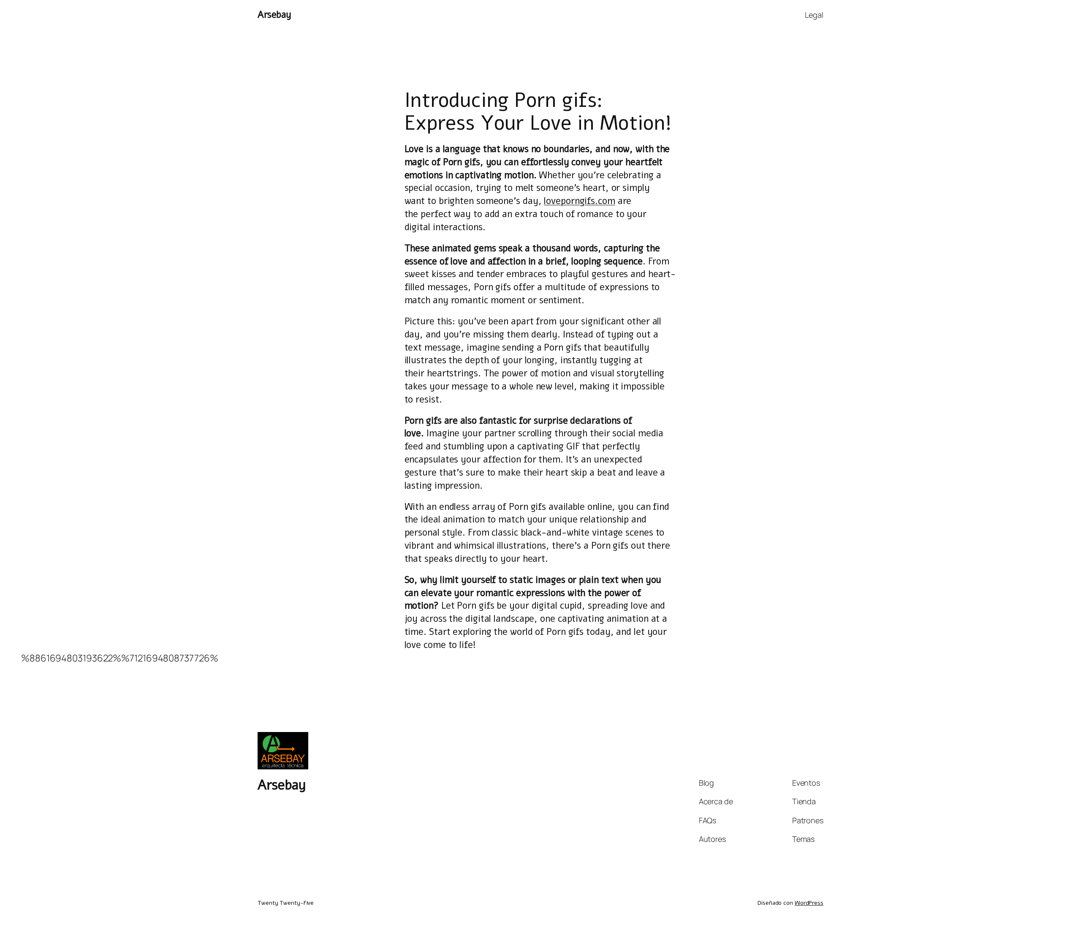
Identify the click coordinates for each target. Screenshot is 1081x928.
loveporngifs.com (579, 201)
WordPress (809, 903)
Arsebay (274, 14)
